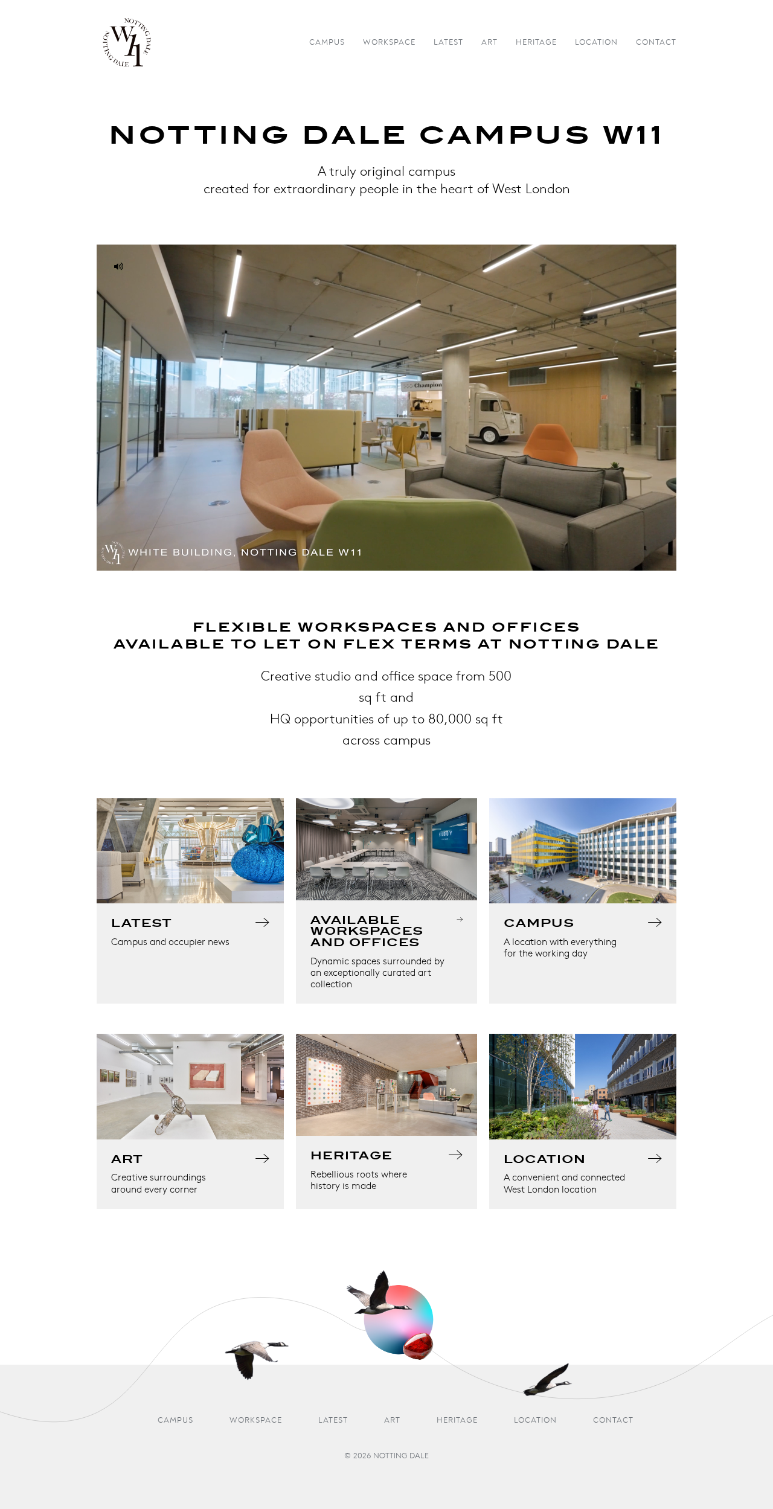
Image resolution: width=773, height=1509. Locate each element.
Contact (656, 42)
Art (489, 42)
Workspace (389, 42)
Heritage (536, 42)
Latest (448, 42)
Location (596, 42)
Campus (327, 42)
